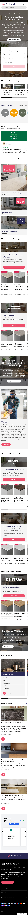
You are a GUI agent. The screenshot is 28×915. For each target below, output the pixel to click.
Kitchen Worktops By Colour (20, 91)
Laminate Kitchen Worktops (7, 91)
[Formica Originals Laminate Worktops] (14, 247)
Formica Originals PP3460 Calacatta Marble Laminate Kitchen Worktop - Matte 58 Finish (18, 288)
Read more (20, 153)
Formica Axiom (6, 683)
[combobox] (14, 7)
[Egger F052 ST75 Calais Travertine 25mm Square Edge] (19, 335)
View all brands (23, 105)
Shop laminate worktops (14, 39)
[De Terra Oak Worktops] (14, 579)
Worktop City (6, 911)
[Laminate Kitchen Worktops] (7, 86)
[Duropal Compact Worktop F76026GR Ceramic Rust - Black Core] (19, 489)
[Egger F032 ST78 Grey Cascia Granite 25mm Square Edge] (7, 335)
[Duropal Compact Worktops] (14, 462)
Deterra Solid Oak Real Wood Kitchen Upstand (7, 614)
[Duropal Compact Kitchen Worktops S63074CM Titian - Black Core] (7, 489)
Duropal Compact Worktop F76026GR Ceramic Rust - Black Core (19, 499)
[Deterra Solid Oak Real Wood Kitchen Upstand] (7, 606)
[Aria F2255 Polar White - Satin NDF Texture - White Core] (19, 549)
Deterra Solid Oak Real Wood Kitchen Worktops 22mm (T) (19, 615)
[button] (23, 4)
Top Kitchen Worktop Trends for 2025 (12, 795)
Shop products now (8, 646)
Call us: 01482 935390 (7, 882)
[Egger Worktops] (14, 308)
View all (14, 267)
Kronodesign (6, 688)
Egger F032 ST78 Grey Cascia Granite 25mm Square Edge (6, 344)
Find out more (6, 444)
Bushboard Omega (21, 24)
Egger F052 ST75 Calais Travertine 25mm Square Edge (19, 344)
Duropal (14, 26)
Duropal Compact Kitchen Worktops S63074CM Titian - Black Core (6, 499)
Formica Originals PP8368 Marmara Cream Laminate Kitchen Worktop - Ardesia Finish (5, 288)
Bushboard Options (7, 26)
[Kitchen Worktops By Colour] (19, 86)
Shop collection (14, 479)
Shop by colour (14, 43)
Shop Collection (14, 595)
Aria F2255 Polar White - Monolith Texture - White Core (6, 558)
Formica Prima (19, 26)
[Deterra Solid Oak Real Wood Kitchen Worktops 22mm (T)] (19, 606)
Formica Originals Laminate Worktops (12, 723)
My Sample (22, 913)
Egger (5, 27)
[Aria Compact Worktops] (14, 518)
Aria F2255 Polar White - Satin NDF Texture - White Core (19, 558)
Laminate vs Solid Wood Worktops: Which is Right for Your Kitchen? (14, 760)
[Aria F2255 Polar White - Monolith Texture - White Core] (7, 549)
